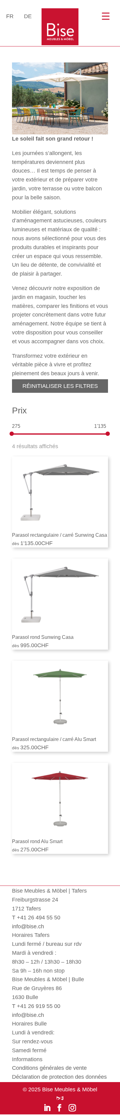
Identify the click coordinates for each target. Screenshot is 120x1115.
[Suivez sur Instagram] (72, 1107)
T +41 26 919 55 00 (36, 1006)
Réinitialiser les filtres (60, 386)
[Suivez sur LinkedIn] (47, 1107)
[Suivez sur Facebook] (59, 1107)
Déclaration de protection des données (59, 1077)
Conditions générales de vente (49, 1068)
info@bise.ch (28, 926)
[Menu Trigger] (105, 16)
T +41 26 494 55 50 (36, 917)
